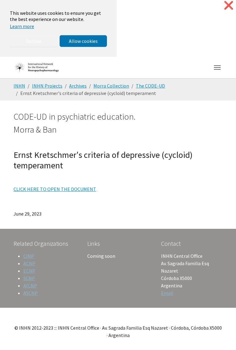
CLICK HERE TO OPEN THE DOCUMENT (55, 189)
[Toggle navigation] (217, 67)
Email (167, 293)
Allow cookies (83, 41)
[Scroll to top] (222, 336)
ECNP (29, 271)
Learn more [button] (22, 26)
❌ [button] (229, 5)
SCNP (29, 278)
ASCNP (30, 293)
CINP (28, 256)
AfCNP (30, 285)
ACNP (29, 263)
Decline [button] (33, 41)
